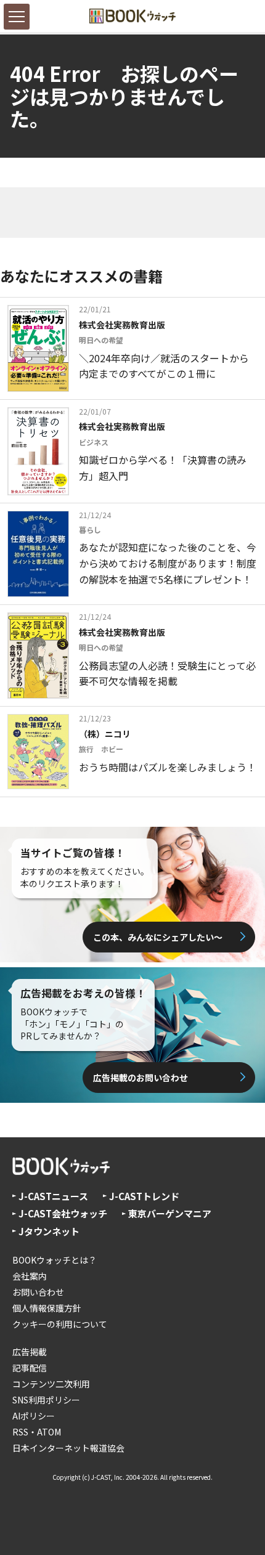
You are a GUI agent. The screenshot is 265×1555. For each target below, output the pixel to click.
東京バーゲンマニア (169, 1213)
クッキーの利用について (59, 1324)
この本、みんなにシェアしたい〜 (157, 937)
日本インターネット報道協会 (68, 1448)
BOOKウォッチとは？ (54, 1260)
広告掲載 (29, 1352)
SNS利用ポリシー (46, 1400)
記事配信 (29, 1368)
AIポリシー (33, 1416)
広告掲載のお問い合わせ (140, 1077)
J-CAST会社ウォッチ (62, 1213)
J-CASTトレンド (144, 1196)
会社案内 (29, 1276)
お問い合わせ (38, 1292)
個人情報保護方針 (46, 1308)
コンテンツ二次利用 (51, 1384)
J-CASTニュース (53, 1196)
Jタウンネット (49, 1231)
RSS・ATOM (36, 1432)
